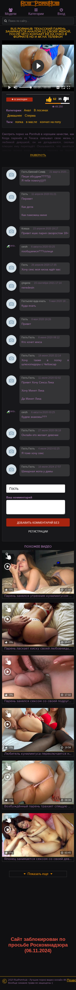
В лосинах (41, 110)
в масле (31, 122)
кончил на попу (50, 122)
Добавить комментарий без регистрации (38, 524)
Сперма (30, 115)
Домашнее (14, 115)
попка (19, 122)
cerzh (24, 246)
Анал (27, 110)
